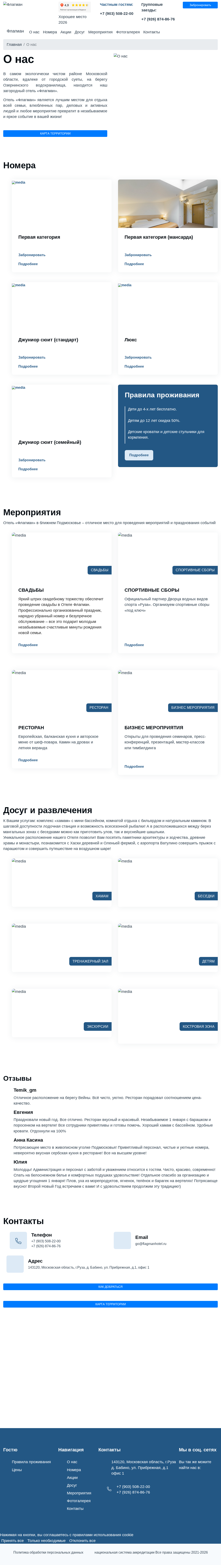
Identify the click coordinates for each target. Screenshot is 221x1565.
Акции (65, 32)
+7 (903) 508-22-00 (116, 13)
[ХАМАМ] (19, 863)
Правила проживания (31, 1462)
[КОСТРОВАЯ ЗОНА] (125, 994)
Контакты (151, 32)
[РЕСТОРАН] (19, 675)
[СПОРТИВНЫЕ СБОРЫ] (125, 538)
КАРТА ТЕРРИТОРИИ (55, 133)
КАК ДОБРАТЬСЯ (110, 1286)
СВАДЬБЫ (31, 590)
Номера (50, 32)
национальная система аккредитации (125, 1552)
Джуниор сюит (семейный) (49, 442)
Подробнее (28, 264)
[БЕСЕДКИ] (125, 863)
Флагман (15, 31)
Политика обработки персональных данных (48, 1552)
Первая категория (39, 237)
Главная (14, 44)
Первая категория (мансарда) (159, 237)
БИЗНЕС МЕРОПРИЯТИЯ (154, 727)
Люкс (131, 339)
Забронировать (200, 5)
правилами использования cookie (103, 1535)
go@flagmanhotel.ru (150, 1244)
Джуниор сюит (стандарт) (48, 339)
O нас (34, 32)
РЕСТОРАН (31, 727)
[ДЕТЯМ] (125, 929)
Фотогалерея (128, 32)
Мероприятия (100, 32)
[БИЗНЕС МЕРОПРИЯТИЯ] (125, 675)
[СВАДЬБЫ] (19, 538)
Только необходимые (46, 1541)
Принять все (12, 1541)
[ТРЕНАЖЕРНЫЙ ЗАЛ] (19, 929)
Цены (17, 1470)
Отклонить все (82, 1541)
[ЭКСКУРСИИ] (19, 994)
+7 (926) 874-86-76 (158, 19)
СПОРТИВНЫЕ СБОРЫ (152, 590)
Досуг (80, 32)
